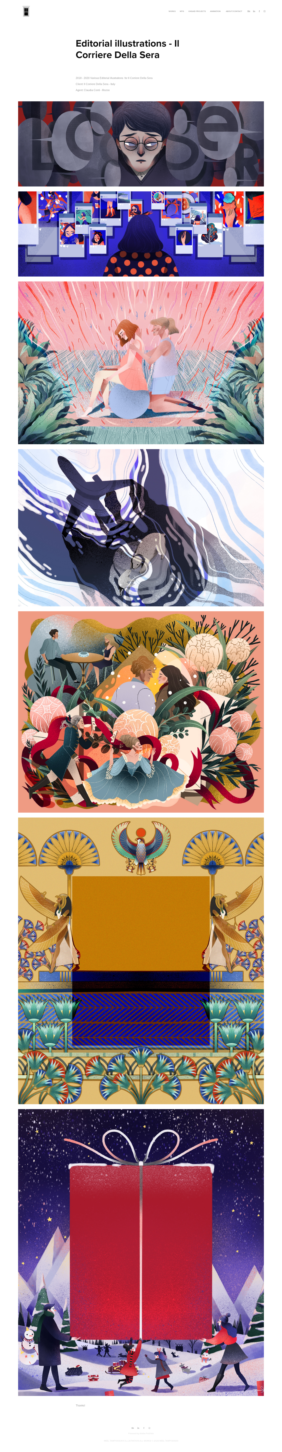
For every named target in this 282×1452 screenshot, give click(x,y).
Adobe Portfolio (147, 1433)
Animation (215, 11)
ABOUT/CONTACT (234, 11)
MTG (182, 11)
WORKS (172, 11)
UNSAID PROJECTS (197, 11)
